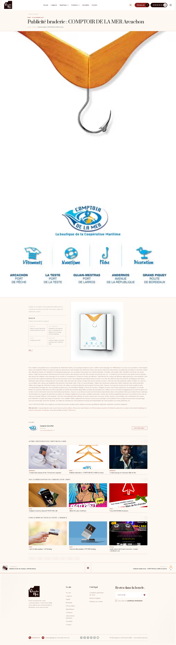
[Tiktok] (91, 637)
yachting (55, 558)
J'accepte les (130, 601)
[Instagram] (81, 637)
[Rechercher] (130, 5)
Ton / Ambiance (53, 326)
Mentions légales (94, 598)
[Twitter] (88, 637)
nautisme (47, 558)
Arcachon (32, 558)
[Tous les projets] (88, 568)
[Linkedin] (94, 637)
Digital (68, 599)
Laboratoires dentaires (70, 617)
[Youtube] (98, 637)
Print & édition (70, 606)
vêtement (70, 558)
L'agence (54, 5)
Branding (69, 602)
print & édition (67, 408)
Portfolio (34, 27)
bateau (40, 558)
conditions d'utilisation (135, 601)
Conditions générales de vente (96, 594)
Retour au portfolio (33, 14)
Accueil (45, 5)
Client (32, 338)
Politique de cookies (96, 601)
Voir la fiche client (139, 428)
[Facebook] (84, 637)
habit (77, 558)
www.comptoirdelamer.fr (46, 430)
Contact (94, 5)
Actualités (85, 5)
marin (62, 558)
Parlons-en (72, 410)
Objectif (32, 326)
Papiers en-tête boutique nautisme (96, 408)
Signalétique (70, 609)
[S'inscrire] (144, 595)
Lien (30, 350)
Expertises (63, 5)
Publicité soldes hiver (116, 408)
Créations (74, 5)
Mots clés (51, 338)
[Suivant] (145, 441)
